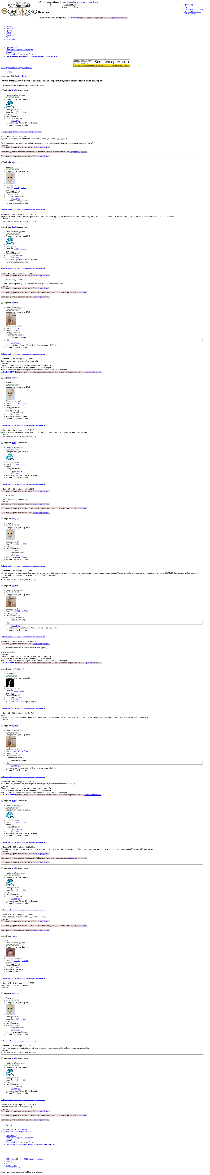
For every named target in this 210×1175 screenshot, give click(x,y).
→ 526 (16, 188)
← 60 (22, 691)
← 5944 (25, 328)
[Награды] (15, 121)
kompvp (15, 162)
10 (19, 76)
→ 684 (16, 112)
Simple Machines (36, 1159)
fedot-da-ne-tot (18, 669)
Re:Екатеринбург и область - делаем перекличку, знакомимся (23, 210)
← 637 (23, 188)
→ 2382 (17, 328)
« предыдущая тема (9, 68)
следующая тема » (25, 68)
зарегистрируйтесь (90, 2)
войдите (74, 2)
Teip (30, 54)
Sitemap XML (11, 1166)
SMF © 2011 (22, 1159)
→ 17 (16, 691)
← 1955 (25, 961)
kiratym (15, 303)
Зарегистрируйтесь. (118, 18)
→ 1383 (17, 961)
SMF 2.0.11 (11, 1159)
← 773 (23, 112)
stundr (14, 936)
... (17, 76)
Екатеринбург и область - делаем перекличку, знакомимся (21, 132)
